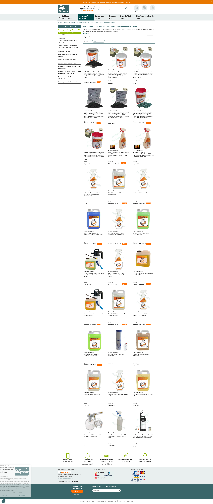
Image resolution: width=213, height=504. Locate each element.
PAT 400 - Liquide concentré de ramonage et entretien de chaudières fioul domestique (93, 234)
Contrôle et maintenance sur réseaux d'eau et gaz (69, 67)
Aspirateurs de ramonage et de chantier (67, 55)
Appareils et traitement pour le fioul (68, 47)
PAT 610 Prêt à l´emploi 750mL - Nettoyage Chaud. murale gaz (116, 233)
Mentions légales (101, 501)
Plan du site (130, 501)
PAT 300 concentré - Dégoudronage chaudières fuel (117, 193)
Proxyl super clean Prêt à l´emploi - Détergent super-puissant (142, 314)
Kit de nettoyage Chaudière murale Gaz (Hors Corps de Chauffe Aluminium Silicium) (94, 275)
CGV (93, 501)
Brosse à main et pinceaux (66, 42)
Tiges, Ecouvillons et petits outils (68, 40)
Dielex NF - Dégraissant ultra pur (92, 394)
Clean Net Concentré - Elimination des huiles (143, 395)
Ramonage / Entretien (69, 26)
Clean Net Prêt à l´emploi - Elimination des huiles (118, 395)
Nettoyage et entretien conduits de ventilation (69, 77)
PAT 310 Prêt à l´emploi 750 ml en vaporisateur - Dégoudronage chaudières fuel (92, 194)
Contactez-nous (112, 501)
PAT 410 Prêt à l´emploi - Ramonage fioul (143, 192)
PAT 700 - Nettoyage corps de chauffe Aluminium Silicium (143, 274)
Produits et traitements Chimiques (68, 32)
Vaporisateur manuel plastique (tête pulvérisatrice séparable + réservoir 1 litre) (117, 436)
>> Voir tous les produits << (67, 34)
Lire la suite (86, 33)
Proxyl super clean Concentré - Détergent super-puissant (92, 354)
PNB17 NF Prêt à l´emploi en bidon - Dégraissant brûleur (117, 314)
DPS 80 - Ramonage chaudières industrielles (141, 354)
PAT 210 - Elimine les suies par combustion (116, 354)
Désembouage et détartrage (67, 63)
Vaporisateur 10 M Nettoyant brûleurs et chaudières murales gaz (94, 435)
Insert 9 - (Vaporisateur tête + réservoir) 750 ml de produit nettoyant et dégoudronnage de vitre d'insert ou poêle (118, 154)
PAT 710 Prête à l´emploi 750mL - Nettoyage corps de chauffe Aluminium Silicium (118, 275)
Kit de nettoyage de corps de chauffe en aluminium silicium (94, 314)
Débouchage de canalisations (67, 59)
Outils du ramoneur (64, 51)
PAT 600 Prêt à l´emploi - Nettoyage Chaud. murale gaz (142, 233)
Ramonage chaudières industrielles (68, 45)
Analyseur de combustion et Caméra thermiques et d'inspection (69, 72)
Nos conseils (122, 501)
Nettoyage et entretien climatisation (69, 82)
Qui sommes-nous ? (85, 501)
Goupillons (62, 38)
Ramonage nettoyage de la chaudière (69, 30)
